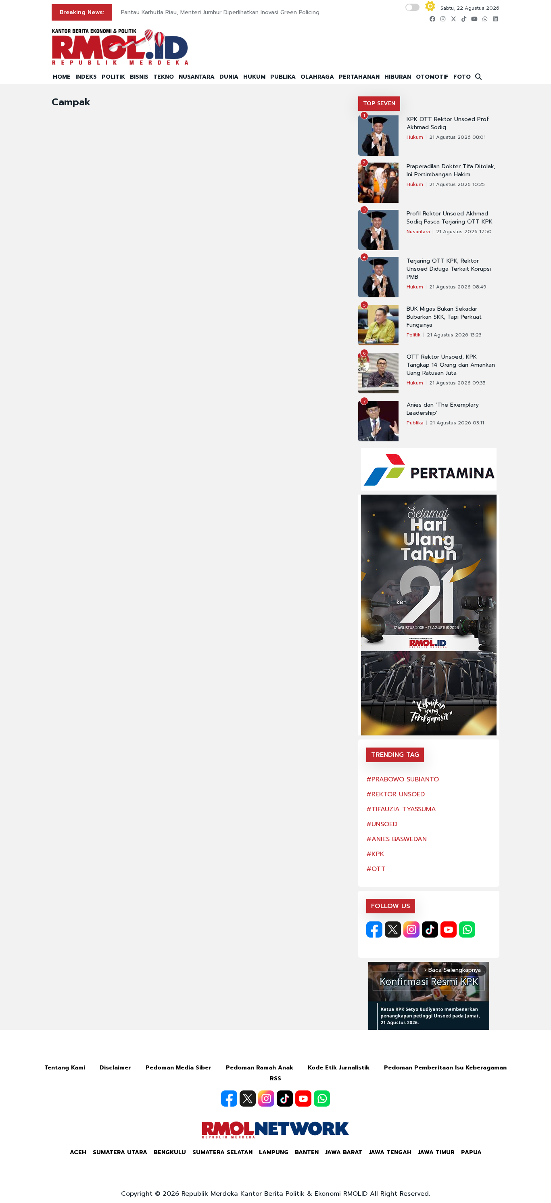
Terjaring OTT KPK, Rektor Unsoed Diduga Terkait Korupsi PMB (449, 269)
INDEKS (86, 77)
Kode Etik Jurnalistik (338, 1067)
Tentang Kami (64, 1067)
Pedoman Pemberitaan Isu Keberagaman (445, 1067)
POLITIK (113, 77)
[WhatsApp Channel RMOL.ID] (467, 929)
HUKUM (254, 77)
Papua (471, 1152)
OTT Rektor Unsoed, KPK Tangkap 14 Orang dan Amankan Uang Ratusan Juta (451, 365)
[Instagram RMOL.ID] (411, 929)
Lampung (273, 1152)
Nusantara (418, 231)
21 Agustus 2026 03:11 (457, 422)
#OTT (376, 869)
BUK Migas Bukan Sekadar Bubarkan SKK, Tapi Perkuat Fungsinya (444, 317)
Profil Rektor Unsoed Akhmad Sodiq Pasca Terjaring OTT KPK (450, 218)
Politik (414, 334)
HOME (62, 77)
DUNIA (228, 77)
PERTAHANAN (359, 77)
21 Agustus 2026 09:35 (457, 382)
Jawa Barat (343, 1152)
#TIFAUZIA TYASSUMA (401, 809)
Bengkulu (170, 1152)
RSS (275, 1078)
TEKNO (163, 77)
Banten (307, 1152)
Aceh (78, 1152)
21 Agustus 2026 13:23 (454, 334)
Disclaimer (115, 1067)
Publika (415, 422)
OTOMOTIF (432, 77)
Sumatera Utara (120, 1152)
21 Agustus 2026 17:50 (464, 231)
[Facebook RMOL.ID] (374, 929)
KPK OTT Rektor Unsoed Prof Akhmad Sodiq (448, 123)
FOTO (462, 77)
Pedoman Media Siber (178, 1067)
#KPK (375, 854)
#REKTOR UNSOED (395, 794)
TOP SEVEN (379, 103)
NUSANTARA (197, 77)
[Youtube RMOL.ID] (448, 929)
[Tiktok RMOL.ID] (430, 929)
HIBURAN (397, 77)
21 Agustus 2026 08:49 (457, 286)
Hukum (415, 137)
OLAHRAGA (317, 77)
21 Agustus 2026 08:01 (457, 137)
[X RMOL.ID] (393, 929)
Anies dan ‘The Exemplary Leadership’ (443, 409)
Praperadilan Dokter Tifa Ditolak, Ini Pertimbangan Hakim (451, 171)
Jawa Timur (436, 1152)
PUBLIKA (283, 77)
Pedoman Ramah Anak (259, 1067)
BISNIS (139, 77)
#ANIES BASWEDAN (396, 839)
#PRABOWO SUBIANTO (402, 779)
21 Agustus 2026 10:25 (457, 184)
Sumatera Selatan (222, 1152)
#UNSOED (381, 824)
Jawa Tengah (390, 1152)
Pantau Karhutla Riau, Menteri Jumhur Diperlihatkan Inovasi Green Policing (220, 12)
